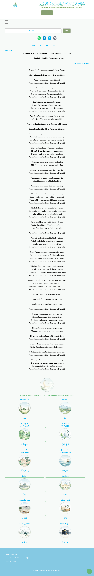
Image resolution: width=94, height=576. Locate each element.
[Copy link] (55, 38)
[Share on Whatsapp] (39, 38)
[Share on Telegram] (44, 38)
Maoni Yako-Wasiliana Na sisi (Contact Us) (20, 558)
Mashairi (8, 50)
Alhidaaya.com (80, 64)
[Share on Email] (49, 38)
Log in (47, 13)
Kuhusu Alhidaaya (11, 554)
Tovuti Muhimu (10, 561)
